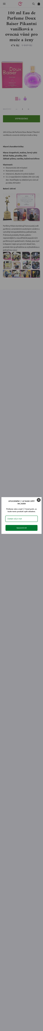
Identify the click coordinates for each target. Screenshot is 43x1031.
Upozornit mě (21, 528)
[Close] (39, 500)
